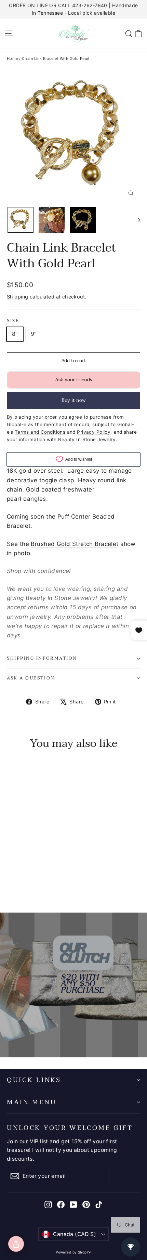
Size (13, 321)
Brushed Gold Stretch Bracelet (74, 543)
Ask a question (31, 678)
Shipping (17, 297)
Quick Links (34, 1079)
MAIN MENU (31, 1102)
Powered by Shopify (73, 1252)
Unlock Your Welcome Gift (70, 1127)
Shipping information (42, 658)
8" (15, 333)
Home (12, 58)
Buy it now (74, 400)
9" (34, 333)
